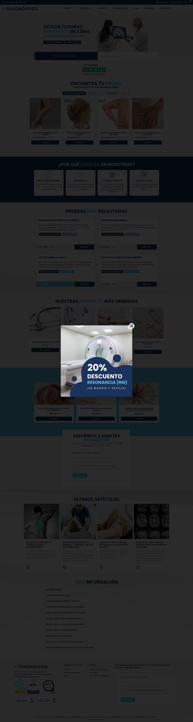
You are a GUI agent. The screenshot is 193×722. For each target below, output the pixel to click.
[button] (131, 326)
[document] (96, 361)
